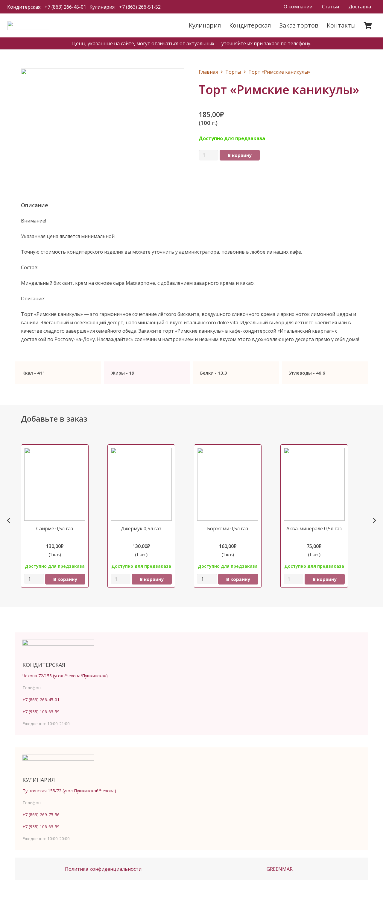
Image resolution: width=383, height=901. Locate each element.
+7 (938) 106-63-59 (41, 711)
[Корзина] (368, 25)
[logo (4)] (28, 25)
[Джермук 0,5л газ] (148, 520)
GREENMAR (280, 869)
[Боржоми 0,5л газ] (235, 520)
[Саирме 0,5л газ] (62, 520)
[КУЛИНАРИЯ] (191, 764)
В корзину (240, 155)
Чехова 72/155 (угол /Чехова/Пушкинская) (65, 676)
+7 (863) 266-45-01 (41, 699)
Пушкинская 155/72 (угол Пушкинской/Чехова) (69, 791)
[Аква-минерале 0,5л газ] (321, 520)
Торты (233, 72)
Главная (208, 72)
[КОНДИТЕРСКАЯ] (191, 649)
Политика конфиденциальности (103, 869)
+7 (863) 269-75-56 (41, 814)
